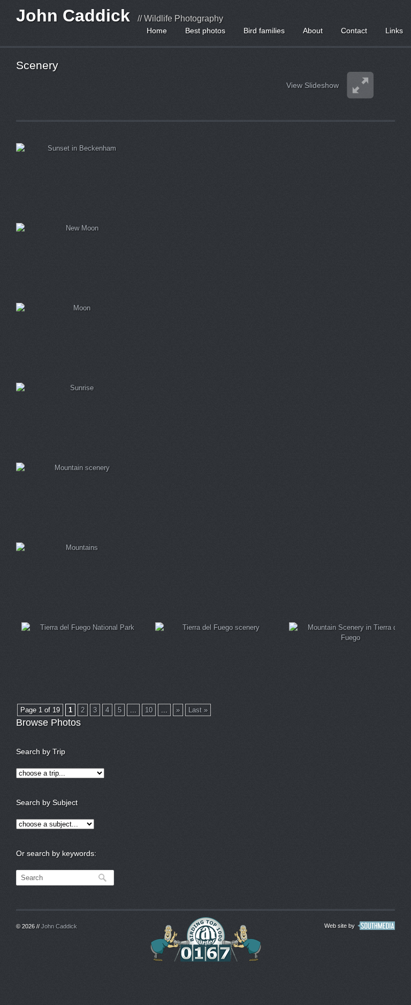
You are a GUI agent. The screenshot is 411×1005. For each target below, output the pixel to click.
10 (149, 710)
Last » (198, 710)
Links (394, 30)
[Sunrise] (77, 417)
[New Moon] (77, 257)
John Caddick (73, 15)
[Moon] (77, 337)
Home (157, 30)
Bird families (264, 30)
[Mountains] (77, 577)
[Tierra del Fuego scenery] (216, 656)
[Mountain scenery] (77, 497)
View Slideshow (312, 85)
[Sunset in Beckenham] (77, 177)
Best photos (205, 30)
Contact (354, 30)
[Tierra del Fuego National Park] (82, 656)
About (313, 30)
